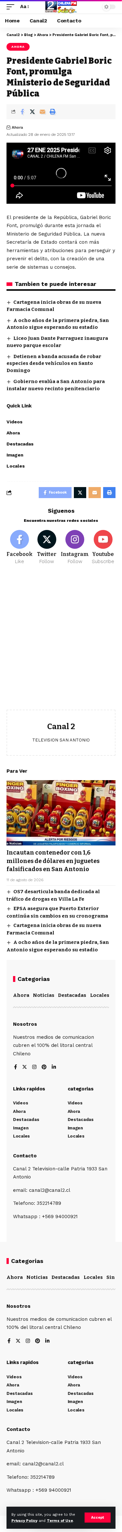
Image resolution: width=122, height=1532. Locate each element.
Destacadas (72, 995)
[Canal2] (61, 7)
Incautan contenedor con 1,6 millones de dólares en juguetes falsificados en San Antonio (53, 860)
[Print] (52, 112)
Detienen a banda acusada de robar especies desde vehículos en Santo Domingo (54, 364)
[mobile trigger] (12, 7)
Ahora (18, 46)
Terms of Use (60, 1521)
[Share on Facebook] (22, 112)
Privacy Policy (24, 1521)
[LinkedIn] (54, 1067)
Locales (99, 995)
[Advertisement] (61, 642)
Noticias (43, 995)
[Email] (42, 112)
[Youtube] (102, 547)
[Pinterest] (44, 1067)
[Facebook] (20, 547)
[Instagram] (75, 547)
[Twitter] (46, 547)
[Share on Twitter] (32, 112)
